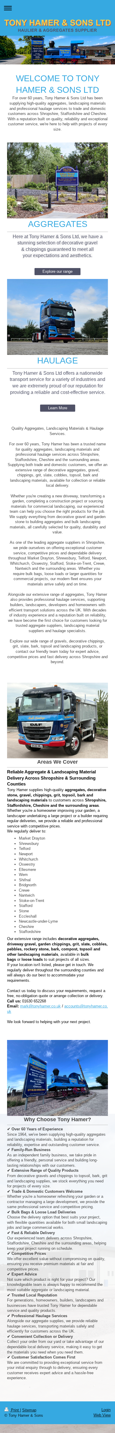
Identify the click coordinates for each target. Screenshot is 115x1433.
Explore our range (57, 271)
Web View (102, 1415)
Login (106, 1410)
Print (15, 1410)
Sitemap (29, 1410)
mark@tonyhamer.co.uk (40, 1006)
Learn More (57, 408)
